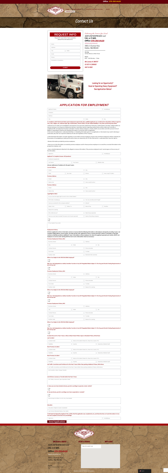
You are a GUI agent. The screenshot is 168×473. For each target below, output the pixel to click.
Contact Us (69, 11)
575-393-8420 (115, 1)
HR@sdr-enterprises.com (91, 43)
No (49, 220)
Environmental (76, 9)
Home (67, 9)
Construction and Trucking (94, 9)
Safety (108, 9)
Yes (49, 219)
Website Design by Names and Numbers (84, 471)
